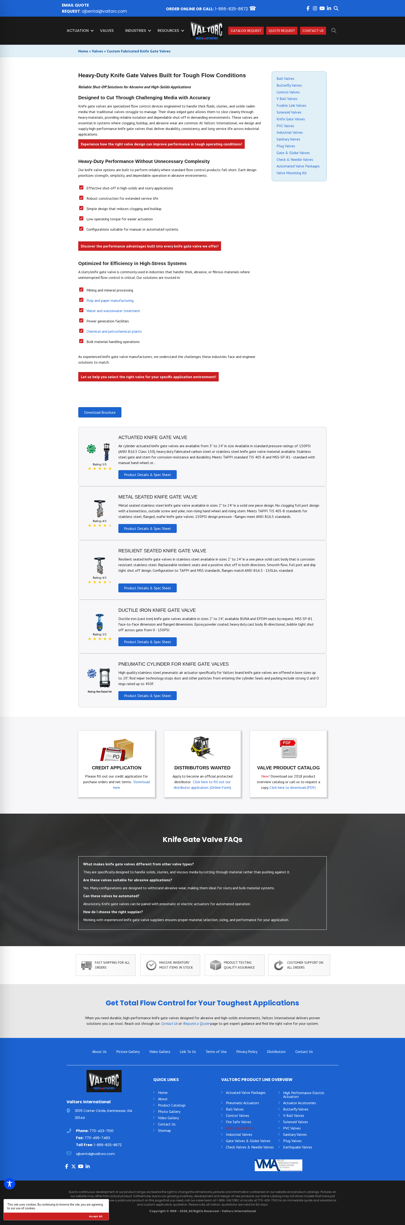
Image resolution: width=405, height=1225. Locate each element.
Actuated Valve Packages (246, 1092)
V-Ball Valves (293, 1115)
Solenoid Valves (289, 112)
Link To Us (188, 1051)
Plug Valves (286, 146)
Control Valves (288, 92)
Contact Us (313, 30)
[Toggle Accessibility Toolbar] (10, 1184)
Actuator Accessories (299, 1102)
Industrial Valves (290, 132)
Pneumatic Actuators (242, 1102)
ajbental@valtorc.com (104, 11)
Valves (107, 30)
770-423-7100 (101, 1130)
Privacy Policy (246, 1051)
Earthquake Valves (297, 1147)
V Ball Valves (287, 98)
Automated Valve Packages (298, 166)
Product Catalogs (172, 1105)
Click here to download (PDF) (293, 787)
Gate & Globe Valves (293, 152)
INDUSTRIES (135, 30)
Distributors (276, 1051)
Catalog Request (246, 30)
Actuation (78, 30)
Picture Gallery (128, 1051)
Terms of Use (216, 1051)
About (163, 1098)
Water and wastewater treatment (113, 310)
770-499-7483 (97, 1137)
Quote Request (282, 30)
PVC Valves (285, 125)
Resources (168, 30)
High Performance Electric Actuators (303, 1094)
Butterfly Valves (289, 85)
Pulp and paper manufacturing (110, 300)
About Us (99, 1051)
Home (83, 51)
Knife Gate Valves (291, 119)
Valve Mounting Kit (292, 172)
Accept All (95, 1216)
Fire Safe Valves (238, 1121)
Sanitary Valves (288, 139)
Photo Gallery (169, 1111)
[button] (308, 8)
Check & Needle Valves (295, 159)
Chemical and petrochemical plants (114, 331)
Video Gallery (159, 1051)
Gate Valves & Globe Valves (248, 1140)
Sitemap (164, 1130)
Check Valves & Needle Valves (250, 1147)
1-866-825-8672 (231, 9)
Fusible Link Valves (291, 105)
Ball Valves (285, 78)
